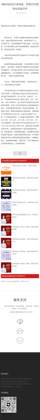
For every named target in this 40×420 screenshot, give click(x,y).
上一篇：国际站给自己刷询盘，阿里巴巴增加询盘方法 (15, 153)
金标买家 (4, 384)
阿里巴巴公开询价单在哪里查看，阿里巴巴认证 (15, 281)
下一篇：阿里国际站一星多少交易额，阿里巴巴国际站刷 (24, 153)
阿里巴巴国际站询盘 (25, 379)
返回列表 (20, 153)
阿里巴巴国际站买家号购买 (9, 379)
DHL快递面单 (17, 384)
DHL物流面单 (26, 384)
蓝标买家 (10, 384)
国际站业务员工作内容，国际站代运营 (24, 165)
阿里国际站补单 (22, 381)
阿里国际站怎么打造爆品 (9, 381)
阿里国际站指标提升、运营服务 (11, 386)
